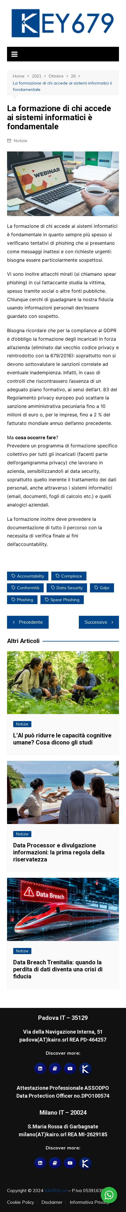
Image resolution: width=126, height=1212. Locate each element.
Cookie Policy (20, 1202)
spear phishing (64, 599)
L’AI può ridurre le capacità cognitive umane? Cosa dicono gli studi (62, 739)
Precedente (31, 622)
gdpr (105, 587)
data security (70, 587)
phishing (25, 599)
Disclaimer (51, 1202)
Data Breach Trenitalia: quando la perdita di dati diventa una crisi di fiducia (58, 969)
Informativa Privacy (89, 1202)
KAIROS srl (56, 1190)
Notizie (20, 140)
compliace (71, 576)
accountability (30, 576)
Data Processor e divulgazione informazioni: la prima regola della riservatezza (59, 852)
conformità (28, 587)
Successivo (96, 622)
